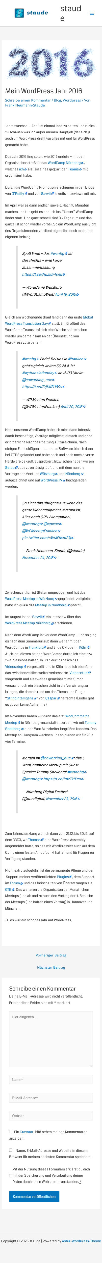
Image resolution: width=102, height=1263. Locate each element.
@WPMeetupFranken (39, 531)
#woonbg (75, 772)
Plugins (63, 877)
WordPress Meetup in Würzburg (29, 598)
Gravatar (26, 1132)
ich (21, 169)
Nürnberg (72, 474)
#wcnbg (57, 253)
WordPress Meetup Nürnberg (28, 623)
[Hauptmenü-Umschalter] (92, 13)
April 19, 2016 (65, 294)
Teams (73, 169)
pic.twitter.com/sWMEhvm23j (46, 538)
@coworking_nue (37, 380)
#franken (75, 359)
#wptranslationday (38, 373)
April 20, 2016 (71, 407)
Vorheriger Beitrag (51, 955)
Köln (82, 647)
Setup (10, 467)
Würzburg (47, 474)
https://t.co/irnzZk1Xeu (62, 779)
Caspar (50, 698)
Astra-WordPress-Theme (81, 1241)
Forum (15, 883)
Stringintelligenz (20, 698)
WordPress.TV (51, 480)
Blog (57, 100)
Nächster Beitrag (51, 967)
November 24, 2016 (37, 558)
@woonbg (30, 524)
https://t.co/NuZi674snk (42, 274)
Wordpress (72, 100)
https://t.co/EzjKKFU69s (42, 387)
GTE (8, 889)
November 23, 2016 (61, 799)
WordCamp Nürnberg (64, 162)
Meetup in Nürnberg (50, 605)
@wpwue (51, 524)
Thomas (34, 840)
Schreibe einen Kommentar (28, 100)
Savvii (46, 193)
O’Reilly (18, 193)
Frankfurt (36, 647)
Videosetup (14, 666)
